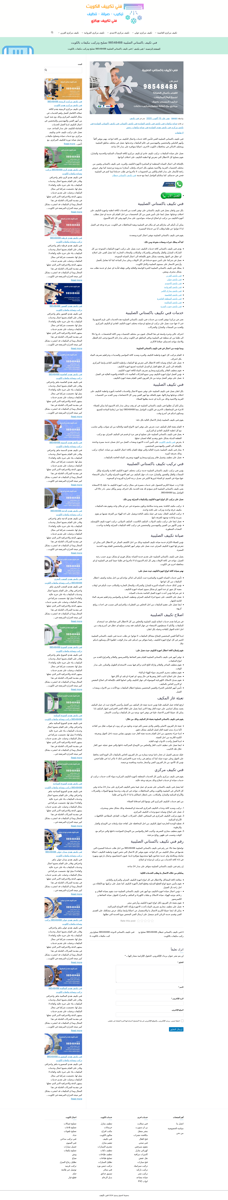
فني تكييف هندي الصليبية (160, 127)
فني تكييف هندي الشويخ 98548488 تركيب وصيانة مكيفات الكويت (66, 649)
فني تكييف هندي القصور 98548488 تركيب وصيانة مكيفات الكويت (66, 308)
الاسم (180, 987)
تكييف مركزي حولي (143, 32)
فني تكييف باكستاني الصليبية (106, 123)
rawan (174, 118)
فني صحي (143, 1143)
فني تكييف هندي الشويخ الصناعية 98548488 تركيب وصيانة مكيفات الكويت (63, 785)
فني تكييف (134, 118)
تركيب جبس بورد (104, 1166)
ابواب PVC (143, 1181)
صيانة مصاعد (142, 1177)
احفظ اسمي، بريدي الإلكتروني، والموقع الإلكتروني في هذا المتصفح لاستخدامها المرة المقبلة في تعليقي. (144, 1021)
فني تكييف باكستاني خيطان (124, 175)
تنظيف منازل (106, 1123)
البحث (80, 64)
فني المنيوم (71, 1143)
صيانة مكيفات (171, 123)
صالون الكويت (106, 1135)
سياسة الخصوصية (175, 1128)
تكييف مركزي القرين (69, 32)
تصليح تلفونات (70, 1131)
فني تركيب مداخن (68, 1139)
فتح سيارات (142, 1162)
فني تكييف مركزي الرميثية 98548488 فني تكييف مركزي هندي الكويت (65, 103)
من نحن (179, 1133)
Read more (69, 143)
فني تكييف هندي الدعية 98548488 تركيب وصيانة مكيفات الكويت (66, 512)
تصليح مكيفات (70, 1150)
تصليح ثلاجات (70, 1127)
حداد (74, 1135)
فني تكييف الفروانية (173, 287)
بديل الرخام (107, 1177)
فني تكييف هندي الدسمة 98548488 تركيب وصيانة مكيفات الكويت (65, 444)
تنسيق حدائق (106, 1173)
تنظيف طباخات (105, 1154)
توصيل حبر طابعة (68, 1169)
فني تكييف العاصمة (173, 295)
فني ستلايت (142, 1123)
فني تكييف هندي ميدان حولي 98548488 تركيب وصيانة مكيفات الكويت (63, 854)
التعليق (180, 962)
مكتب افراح (107, 1131)
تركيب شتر (143, 1173)
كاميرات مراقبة (141, 1154)
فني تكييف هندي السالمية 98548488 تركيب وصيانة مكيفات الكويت (65, 990)
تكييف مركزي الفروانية (94, 32)
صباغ (74, 1158)
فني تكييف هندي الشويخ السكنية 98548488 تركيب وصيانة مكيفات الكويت (63, 717)
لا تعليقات (179, 132)
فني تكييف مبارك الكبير (171, 291)
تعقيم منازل (107, 1143)
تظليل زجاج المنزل (68, 1162)
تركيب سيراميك (141, 1166)
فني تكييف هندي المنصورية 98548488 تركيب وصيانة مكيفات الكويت (64, 1058)
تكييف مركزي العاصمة (167, 32)
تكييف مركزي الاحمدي (119, 32)
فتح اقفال (143, 1139)
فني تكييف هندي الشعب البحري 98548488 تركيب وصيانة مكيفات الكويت (63, 581)
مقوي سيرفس (141, 1146)
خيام (74, 1173)
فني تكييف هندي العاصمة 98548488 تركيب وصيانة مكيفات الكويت (65, 376)
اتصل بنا (179, 1123)
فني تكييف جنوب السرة (171, 306)
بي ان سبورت (141, 1127)
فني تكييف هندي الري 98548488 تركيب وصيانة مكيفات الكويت (63, 171)
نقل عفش (143, 1158)
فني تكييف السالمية (173, 302)
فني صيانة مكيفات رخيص (137, 127)
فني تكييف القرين (174, 275)
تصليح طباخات (106, 1158)
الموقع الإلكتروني (177, 1010)
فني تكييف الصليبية (146, 123)
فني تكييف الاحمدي (173, 283)
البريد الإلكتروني (177, 998)
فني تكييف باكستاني (128, 123)
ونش (74, 1154)
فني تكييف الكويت (167, 442)
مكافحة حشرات (140, 1135)
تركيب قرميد (70, 1166)
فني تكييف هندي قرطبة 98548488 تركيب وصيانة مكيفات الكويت (66, 240)
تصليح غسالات (70, 1123)
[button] (156, 33)
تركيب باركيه (142, 1169)
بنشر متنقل (143, 1131)
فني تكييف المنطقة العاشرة (169, 298)
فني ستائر (107, 1169)
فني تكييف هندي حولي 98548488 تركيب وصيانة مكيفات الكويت (63, 922)
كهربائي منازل (141, 1150)
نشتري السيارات (105, 1146)
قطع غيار (72, 1177)
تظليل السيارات (105, 1162)
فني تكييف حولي (174, 279)
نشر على (158, 118)
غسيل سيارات (70, 1146)
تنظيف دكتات (106, 1150)
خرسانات (108, 1127)
